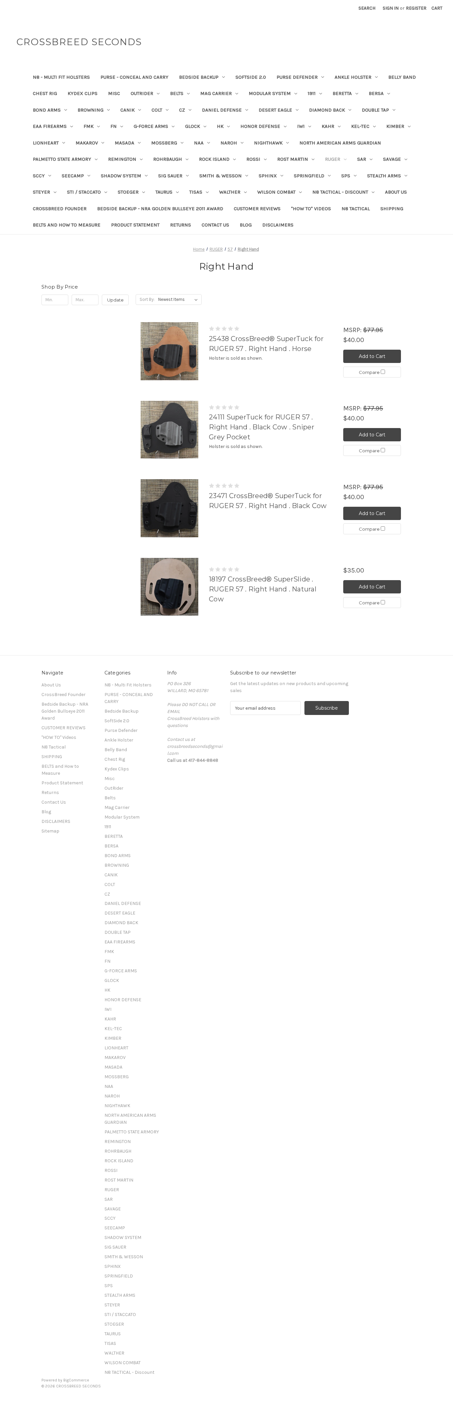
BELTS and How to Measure (66, 225)
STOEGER (128, 192)
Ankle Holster (353, 77)
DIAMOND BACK (327, 110)
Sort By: (147, 299)
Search (366, 8)
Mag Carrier (216, 93)
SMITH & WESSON (220, 176)
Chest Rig (45, 93)
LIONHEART (46, 143)
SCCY (39, 176)
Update (115, 300)
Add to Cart (372, 356)
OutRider (142, 93)
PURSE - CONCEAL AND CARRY (134, 77)
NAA (199, 143)
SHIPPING (391, 209)
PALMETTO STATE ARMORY (62, 159)
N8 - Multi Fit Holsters (61, 77)
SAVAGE (392, 159)
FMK (89, 126)
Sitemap (50, 831)
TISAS (195, 192)
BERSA (376, 93)
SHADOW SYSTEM (121, 176)
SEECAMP (73, 176)
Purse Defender (297, 77)
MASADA (124, 143)
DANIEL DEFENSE (222, 110)
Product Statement (135, 225)
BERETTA (342, 93)
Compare (370, 372)
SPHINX (268, 176)
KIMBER (395, 126)
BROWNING (90, 110)
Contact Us (215, 225)
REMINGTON (122, 159)
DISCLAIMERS (277, 225)
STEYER (41, 192)
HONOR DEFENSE (260, 126)
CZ (182, 110)
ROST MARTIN (292, 159)
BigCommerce (76, 1380)
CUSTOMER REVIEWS (257, 209)
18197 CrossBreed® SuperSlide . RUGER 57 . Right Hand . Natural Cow (262, 589)
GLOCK (192, 126)
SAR (361, 159)
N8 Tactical (356, 209)
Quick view (169, 351)
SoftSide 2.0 (250, 77)
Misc (114, 93)
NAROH (229, 143)
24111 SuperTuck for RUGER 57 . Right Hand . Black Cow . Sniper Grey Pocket (261, 427)
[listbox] (179, 300)
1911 (312, 93)
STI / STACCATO (84, 192)
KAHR (328, 126)
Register (416, 8)
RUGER (332, 159)
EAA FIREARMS (50, 126)
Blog (246, 225)
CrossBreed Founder (60, 209)
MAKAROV (87, 143)
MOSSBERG (164, 143)
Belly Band (402, 77)
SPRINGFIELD (309, 176)
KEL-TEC (360, 126)
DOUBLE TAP (375, 110)
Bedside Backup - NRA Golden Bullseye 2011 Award (160, 209)
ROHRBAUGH (167, 159)
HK (220, 126)
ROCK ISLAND (214, 159)
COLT (157, 110)
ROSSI (253, 159)
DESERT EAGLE (275, 110)
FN (113, 126)
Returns (180, 225)
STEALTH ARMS (384, 176)
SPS (345, 176)
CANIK (127, 110)
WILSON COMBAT (276, 192)
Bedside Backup (199, 77)
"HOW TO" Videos (311, 209)
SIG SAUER (170, 176)
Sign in (391, 8)
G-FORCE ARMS (151, 126)
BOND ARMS (47, 110)
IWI (301, 126)
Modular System (270, 93)
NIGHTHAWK (268, 143)
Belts (176, 93)
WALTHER (229, 192)
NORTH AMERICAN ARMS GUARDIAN (340, 143)
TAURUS (164, 192)
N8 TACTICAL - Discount (340, 192)
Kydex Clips (82, 93)
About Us (396, 192)
